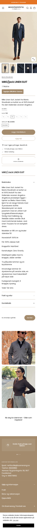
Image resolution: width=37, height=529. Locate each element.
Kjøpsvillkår (6, 498)
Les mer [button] (15, 520)
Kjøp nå (18, 139)
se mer (30, 318)
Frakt (4, 490)
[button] (3, 8)
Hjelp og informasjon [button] (10, 484)
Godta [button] (18, 525)
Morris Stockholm (7, 77)
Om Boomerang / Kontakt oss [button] (14, 506)
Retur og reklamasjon (11, 494)
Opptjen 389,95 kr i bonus (12, 92)
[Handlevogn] (34, 8)
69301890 (13, 468)
